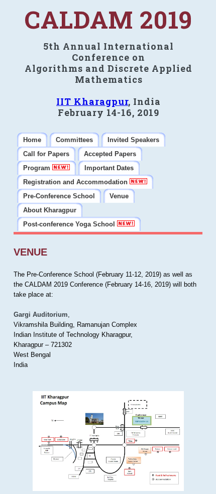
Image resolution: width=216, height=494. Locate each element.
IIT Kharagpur (92, 101)
